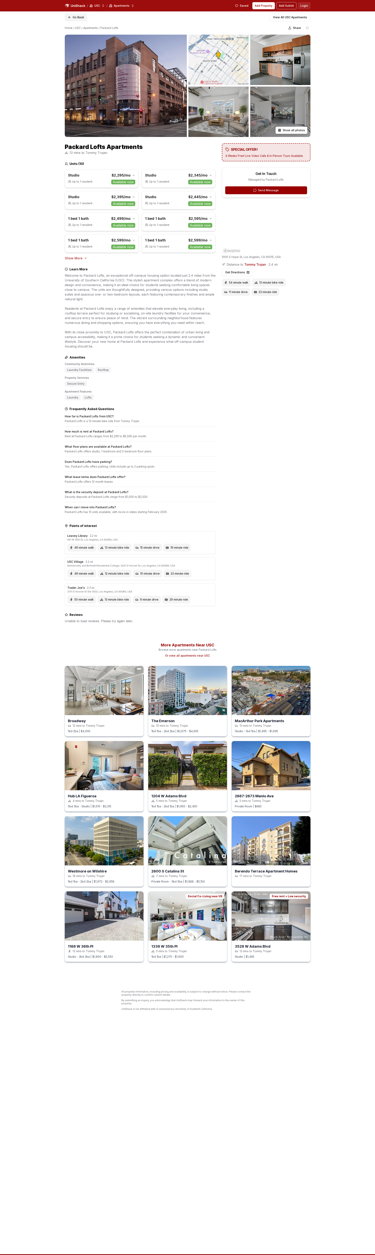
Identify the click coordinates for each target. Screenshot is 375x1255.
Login (304, 5)
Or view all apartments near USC (187, 691)
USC (78, 28)
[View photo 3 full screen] (280, 60)
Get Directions (235, 272)
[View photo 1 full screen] (126, 86)
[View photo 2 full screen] (218, 60)
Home (68, 28)
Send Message (268, 190)
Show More (73, 258)
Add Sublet (286, 5)
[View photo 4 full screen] (218, 112)
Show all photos (294, 130)
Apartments (90, 28)
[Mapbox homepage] (231, 251)
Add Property (263, 5)
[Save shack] (307, 28)
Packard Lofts (109, 28)
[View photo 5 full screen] (280, 112)
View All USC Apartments (290, 17)
